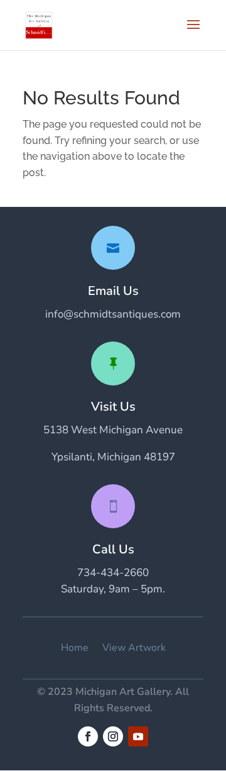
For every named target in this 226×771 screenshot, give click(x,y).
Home (75, 648)
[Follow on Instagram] (113, 736)
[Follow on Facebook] (88, 736)
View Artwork (134, 648)
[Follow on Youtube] (138, 736)
